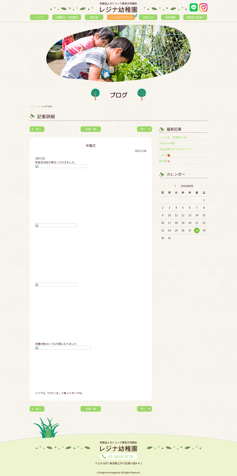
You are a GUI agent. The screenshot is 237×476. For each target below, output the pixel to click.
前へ (38, 129)
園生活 (94, 17)
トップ (39, 17)
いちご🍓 (164, 155)
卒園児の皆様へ (195, 17)
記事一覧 (91, 129)
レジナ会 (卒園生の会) (173, 137)
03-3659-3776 (120, 456)
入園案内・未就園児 (66, 17)
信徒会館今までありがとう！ (176, 149)
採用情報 (170, 17)
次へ (143, 129)
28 (196, 230)
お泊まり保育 (167, 143)
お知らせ (148, 17)
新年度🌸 (164, 161)
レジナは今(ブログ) (121, 17)
